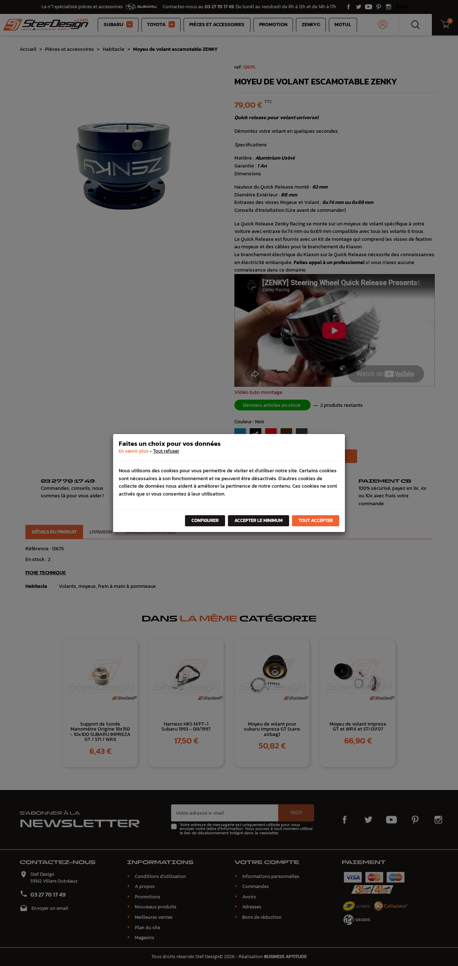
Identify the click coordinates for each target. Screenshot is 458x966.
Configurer (205, 520)
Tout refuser (166, 451)
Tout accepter (315, 520)
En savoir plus (133, 451)
